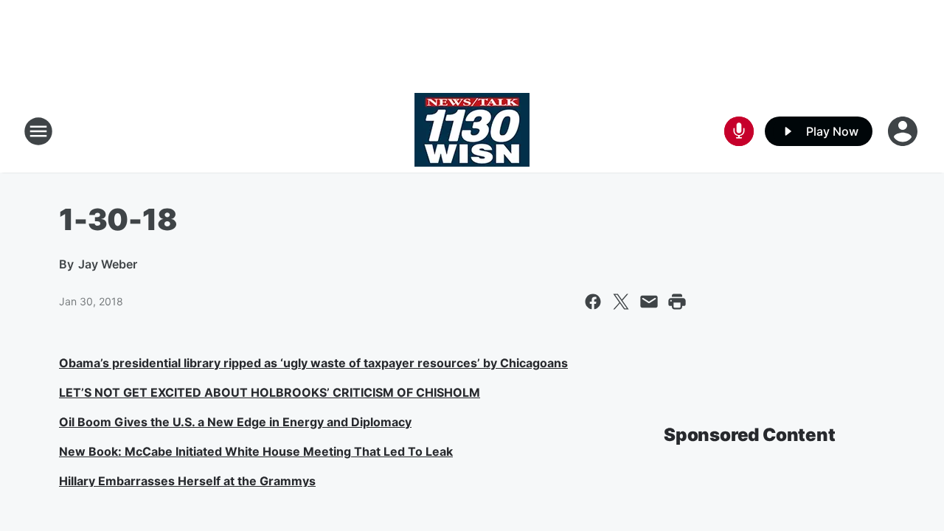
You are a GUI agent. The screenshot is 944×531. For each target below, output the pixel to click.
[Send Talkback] (739, 131)
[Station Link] (472, 131)
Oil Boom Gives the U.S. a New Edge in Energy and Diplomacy (235, 421)
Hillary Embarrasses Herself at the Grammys (187, 480)
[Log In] (904, 131)
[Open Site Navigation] (38, 131)
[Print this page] (677, 301)
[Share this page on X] (621, 301)
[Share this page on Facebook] (593, 301)
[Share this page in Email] (649, 301)
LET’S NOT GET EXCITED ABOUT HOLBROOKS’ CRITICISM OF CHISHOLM (269, 392)
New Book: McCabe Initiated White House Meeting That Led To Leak (256, 451)
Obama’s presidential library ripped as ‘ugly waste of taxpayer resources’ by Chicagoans (313, 362)
